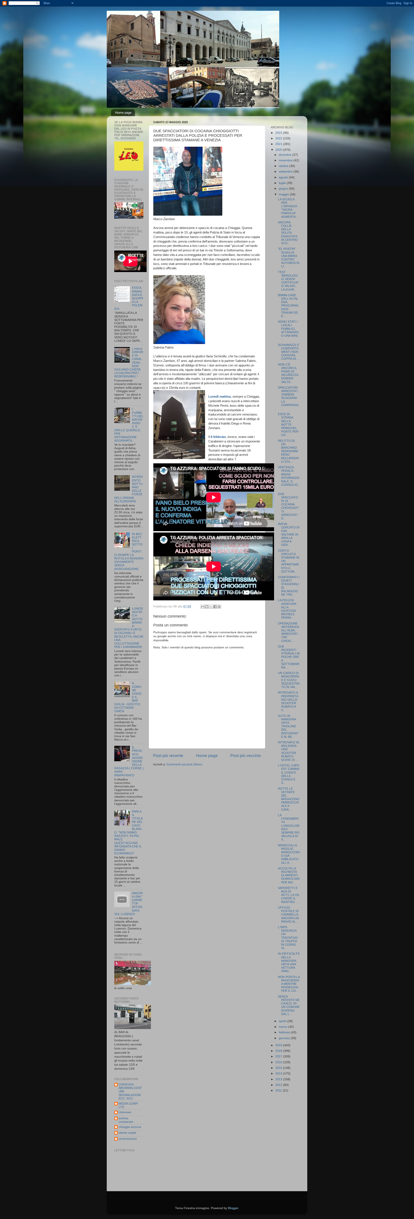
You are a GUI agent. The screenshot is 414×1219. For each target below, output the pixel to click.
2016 (279, 1062)
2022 (279, 138)
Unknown (125, 1112)
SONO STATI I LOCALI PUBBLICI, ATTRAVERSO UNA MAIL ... (288, 330)
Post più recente (168, 755)
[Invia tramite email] (203, 606)
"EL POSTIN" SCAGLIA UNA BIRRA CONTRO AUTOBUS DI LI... (289, 257)
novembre (286, 160)
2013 (279, 1079)
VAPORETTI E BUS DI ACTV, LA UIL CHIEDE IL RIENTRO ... (289, 895)
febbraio (285, 1032)
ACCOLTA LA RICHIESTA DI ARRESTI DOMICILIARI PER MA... (289, 875)
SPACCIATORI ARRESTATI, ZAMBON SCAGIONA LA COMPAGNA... (288, 398)
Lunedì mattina (219, 396)
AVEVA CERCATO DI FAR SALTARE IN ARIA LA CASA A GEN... (289, 534)
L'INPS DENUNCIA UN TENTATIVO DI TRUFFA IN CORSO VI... (288, 938)
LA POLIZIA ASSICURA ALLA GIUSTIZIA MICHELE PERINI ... (287, 609)
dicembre (285, 154)
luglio (283, 183)
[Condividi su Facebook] (215, 606)
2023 (279, 132)
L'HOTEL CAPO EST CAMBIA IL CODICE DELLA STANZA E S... (289, 774)
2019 (279, 1045)
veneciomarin (128, 1138)
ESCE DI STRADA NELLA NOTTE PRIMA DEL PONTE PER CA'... (288, 425)
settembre (286, 171)
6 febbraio (218, 437)
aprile (283, 1021)
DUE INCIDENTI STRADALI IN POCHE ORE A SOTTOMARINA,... (289, 657)
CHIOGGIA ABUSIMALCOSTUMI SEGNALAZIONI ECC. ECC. (130, 1091)
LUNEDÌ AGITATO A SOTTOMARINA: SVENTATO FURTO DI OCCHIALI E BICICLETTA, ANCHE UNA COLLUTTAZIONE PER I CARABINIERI (128, 628)
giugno (284, 188)
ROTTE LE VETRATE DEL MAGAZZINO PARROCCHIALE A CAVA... (288, 799)
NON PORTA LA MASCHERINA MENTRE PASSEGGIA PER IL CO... (289, 984)
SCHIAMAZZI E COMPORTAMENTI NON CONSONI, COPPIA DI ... (289, 352)
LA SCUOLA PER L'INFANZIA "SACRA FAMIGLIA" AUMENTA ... (288, 208)
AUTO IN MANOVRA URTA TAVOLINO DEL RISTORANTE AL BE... (288, 726)
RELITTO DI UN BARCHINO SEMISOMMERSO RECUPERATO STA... (288, 451)
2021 (279, 144)
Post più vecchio (245, 755)
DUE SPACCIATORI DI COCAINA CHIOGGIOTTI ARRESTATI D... (288, 506)
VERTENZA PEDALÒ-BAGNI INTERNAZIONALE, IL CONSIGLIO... (289, 478)
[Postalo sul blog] (207, 606)
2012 (279, 1085)
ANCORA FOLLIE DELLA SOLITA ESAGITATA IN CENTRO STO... (288, 233)
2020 (279, 149)
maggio (284, 194)
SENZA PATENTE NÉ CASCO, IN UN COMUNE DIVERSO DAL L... (289, 1005)
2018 (279, 1050)
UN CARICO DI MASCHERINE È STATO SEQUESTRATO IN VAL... (289, 680)
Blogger (233, 1208)
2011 (279, 1090)
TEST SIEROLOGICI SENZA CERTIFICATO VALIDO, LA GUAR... (288, 281)
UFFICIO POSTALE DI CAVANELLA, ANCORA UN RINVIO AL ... (288, 914)
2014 (279, 1073)
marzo (283, 1026)
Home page (123, 112)
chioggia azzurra (130, 1127)
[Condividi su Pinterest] (219, 606)
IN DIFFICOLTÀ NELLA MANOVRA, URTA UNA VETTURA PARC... (289, 962)
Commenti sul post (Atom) (184, 764)
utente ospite (127, 1132)
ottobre (284, 166)
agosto (284, 177)
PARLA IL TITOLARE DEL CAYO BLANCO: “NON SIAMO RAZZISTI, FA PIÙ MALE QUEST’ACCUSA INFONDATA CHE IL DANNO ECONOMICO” (128, 832)
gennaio (285, 1038)
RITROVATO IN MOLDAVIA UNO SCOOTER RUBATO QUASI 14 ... (288, 751)
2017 (279, 1056)
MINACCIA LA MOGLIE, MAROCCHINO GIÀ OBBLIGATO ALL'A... (289, 854)
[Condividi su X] (211, 606)
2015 (279, 1068)
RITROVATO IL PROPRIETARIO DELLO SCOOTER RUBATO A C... (288, 701)
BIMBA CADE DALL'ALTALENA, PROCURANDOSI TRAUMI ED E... (288, 306)
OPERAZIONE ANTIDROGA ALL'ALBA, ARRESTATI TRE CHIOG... (288, 632)
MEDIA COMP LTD (128, 1105)
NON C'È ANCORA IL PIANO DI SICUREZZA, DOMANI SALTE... (288, 373)
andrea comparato (126, 1120)
